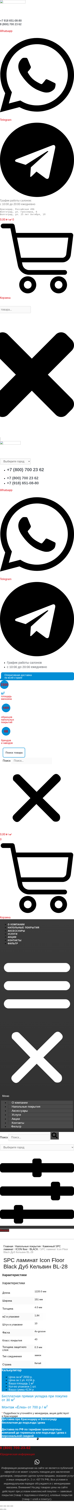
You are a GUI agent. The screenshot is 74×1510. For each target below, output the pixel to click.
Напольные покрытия (23, 927)
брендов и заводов (7, 741)
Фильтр (13, 943)
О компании (16, 924)
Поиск (6, 760)
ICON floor (21, 1249)
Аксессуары (16, 931)
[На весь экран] (4, 1506)
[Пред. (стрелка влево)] (1, 1509)
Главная (8, 1246)
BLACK (34, 1249)
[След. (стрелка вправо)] (4, 1509)
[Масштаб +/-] (1, 1506)
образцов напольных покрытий (7, 720)
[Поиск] (54, 1136)
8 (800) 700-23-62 (15, 1448)
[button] (37, 753)
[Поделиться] (8, 1506)
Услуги (12, 934)
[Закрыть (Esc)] (11, 1506)
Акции (12, 937)
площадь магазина (6, 696)
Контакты (15, 940)
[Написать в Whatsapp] (37, 1463)
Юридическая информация (17, 1454)
